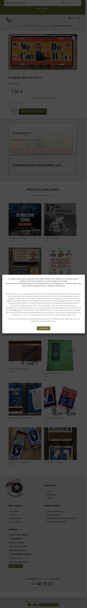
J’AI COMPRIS (43, 328)
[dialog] (43, 304)
